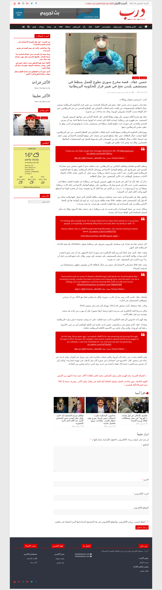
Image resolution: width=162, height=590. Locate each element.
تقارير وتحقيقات (130, 27)
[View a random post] (23, 26)
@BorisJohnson (127, 151)
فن (55, 27)
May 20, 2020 (80, 158)
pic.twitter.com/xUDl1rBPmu (99, 153)
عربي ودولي (117, 27)
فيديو (34, 27)
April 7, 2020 (80, 289)
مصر (140, 27)
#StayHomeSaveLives (86, 284)
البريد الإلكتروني (141, 493)
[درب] (146, 26)
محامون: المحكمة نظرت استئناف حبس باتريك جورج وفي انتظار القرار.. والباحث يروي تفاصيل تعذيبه (101, 419)
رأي (84, 27)
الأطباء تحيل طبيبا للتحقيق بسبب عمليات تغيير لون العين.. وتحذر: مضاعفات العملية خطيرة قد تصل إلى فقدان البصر (32, 65)
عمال (90, 27)
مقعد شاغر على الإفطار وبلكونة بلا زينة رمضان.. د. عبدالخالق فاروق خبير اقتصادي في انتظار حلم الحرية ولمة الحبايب (33, 125)
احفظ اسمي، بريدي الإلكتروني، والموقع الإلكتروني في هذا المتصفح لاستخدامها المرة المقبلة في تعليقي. (100, 522)
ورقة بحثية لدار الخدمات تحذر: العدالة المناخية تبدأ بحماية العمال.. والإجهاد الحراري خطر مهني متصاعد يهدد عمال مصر (32, 56)
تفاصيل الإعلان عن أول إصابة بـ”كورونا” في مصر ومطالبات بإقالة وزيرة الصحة (134, 418)
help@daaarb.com (82, 556)
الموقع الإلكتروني (141, 507)
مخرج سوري (121, 92)
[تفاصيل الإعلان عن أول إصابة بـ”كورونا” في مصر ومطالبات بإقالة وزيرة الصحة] (133, 398)
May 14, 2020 (80, 349)
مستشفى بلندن (111, 92)
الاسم (145, 479)
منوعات (41, 27)
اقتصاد (97, 27)
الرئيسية (143, 78)
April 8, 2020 (112, 236)
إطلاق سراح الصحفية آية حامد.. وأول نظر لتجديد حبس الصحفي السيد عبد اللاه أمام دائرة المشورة (69, 419)
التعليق (145, 444)
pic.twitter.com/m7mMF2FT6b (102, 231)
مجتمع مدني (106, 27)
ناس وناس (76, 27)
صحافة (67, 27)
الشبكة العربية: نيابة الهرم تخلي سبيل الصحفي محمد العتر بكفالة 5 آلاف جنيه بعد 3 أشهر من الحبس (102, 375)
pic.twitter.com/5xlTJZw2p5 (99, 344)
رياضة (49, 27)
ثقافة (60, 27)
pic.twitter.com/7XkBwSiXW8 (109, 284)
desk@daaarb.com (82, 554)
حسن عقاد (129, 92)
